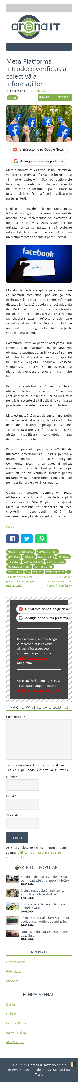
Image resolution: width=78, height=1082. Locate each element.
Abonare (12, 981)
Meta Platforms (55, 561)
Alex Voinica (15, 1042)
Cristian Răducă (17, 1023)
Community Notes (47, 551)
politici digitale (43, 566)
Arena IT (39, 26)
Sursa (10, 526)
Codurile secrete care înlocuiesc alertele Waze (43, 906)
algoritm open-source (20, 551)
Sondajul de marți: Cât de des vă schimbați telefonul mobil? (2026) (45, 878)
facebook (29, 556)
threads (37, 571)
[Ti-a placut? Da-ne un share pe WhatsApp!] (42, 539)
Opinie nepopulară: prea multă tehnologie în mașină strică (21, 581)
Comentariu (15, 717)
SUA (28, 571)
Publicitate (13, 971)
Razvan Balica (16, 1033)
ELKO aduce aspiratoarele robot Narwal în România (59, 581)
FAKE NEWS (63, 556)
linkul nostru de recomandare (38, 691)
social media (15, 571)
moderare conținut (19, 566)
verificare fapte (55, 571)
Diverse (12, 97)
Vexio (31, 658)
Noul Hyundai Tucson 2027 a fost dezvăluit (45, 933)
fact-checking (46, 556)
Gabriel (11, 1014)
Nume (11, 777)
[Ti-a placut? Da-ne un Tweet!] (28, 539)
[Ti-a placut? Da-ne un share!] (13, 539)
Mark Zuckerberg (33, 561)
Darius (11, 1004)
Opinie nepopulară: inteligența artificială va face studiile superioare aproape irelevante (42, 894)
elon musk (14, 556)
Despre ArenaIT (17, 962)
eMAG (21, 658)
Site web (12, 815)
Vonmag (41, 658)
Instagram (14, 561)
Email (11, 796)
